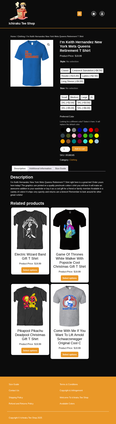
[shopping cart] (93, 13)
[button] (48, 44)
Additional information (40, 168)
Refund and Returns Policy (21, 403)
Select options (30, 270)
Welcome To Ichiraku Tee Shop (74, 397)
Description (20, 168)
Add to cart (80, 149)
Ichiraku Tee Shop (22, 23)
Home (13, 36)
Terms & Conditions (69, 384)
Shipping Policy (16, 397)
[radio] (65, 70)
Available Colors (67, 403)
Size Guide (60, 168)
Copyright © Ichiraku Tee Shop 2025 (25, 418)
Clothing (21, 36)
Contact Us (14, 390)
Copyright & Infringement (71, 390)
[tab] (79, 13)
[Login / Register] (102, 13)
